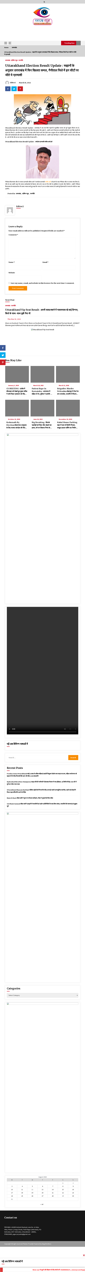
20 (42, 1193)
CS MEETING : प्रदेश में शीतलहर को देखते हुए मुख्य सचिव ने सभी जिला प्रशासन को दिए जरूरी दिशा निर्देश (16, 391)
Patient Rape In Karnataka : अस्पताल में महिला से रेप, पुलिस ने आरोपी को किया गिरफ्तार (42, 391)
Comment (13, 235)
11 (22, 1190)
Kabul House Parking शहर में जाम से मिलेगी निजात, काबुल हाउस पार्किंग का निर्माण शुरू (67, 425)
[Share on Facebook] (3, 348)
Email (45, 262)
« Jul (41, 1204)
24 (12, 1196)
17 (12, 1193)
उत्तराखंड (7, 60)
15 (63, 1190)
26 (32, 1196)
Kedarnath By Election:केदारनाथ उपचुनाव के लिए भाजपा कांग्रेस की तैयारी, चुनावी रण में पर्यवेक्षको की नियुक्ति (16, 425)
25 (22, 1196)
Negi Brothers (46, 1244)
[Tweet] (3, 355)
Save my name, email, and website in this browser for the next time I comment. (42, 283)
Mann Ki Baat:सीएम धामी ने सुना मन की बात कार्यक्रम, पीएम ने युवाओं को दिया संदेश (30, 798)
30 (73, 1196)
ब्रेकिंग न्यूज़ (14, 60)
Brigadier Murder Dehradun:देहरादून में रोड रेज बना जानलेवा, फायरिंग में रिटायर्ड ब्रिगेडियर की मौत (67, 391)
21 (52, 1193)
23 (73, 1193)
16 (73, 1190)
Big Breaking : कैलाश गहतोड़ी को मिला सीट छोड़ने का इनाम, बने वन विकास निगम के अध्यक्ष (42, 425)
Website (12, 273)
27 (42, 1196)
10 (12, 1190)
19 (32, 1193)
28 (52, 1196)
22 (63, 1193)
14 (52, 1190)
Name (12, 262)
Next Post (9, 300)
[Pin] (3, 362)
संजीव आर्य (48, 182)
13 (42, 1190)
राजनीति (20, 60)
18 (22, 1193)
